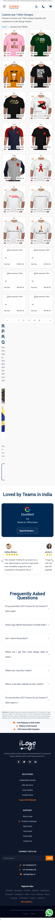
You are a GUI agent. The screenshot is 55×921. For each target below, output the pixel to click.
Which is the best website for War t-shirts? (24, 684)
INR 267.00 (47, 287)
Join (49, 858)
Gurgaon (13, 898)
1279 (14, 125)
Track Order (27, 836)
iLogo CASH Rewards (27, 800)
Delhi (27, 894)
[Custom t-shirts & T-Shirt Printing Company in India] (14, 6)
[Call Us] (43, 6)
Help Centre (27, 826)
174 (41, 62)
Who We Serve (27, 785)
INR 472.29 (47, 116)
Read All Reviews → (27, 531)
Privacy (25, 914)
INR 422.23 (47, 147)
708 (14, 62)
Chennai (27, 890)
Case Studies (27, 790)
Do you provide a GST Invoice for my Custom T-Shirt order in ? (26, 700)
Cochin (32, 898)
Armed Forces (27, 795)
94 (41, 156)
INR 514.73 (20, 147)
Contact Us (27, 841)
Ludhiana (41, 898)
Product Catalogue (29, 821)
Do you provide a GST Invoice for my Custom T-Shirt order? (26, 608)
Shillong (39, 894)
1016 (40, 93)
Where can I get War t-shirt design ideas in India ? (26, 654)
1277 (40, 125)
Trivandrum (23, 898)
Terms (33, 914)
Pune (33, 894)
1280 (14, 156)
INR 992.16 (20, 178)
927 (14, 93)
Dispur (47, 894)
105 (14, 31)
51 (41, 31)
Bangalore (18, 890)
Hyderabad (44, 890)
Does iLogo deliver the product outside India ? (26, 624)
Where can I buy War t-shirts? (18, 670)
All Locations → (27, 902)
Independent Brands (27, 780)
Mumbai (9, 890)
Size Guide (27, 831)
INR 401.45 (20, 53)
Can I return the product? (16, 638)
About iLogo (27, 816)
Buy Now (7, 53)
